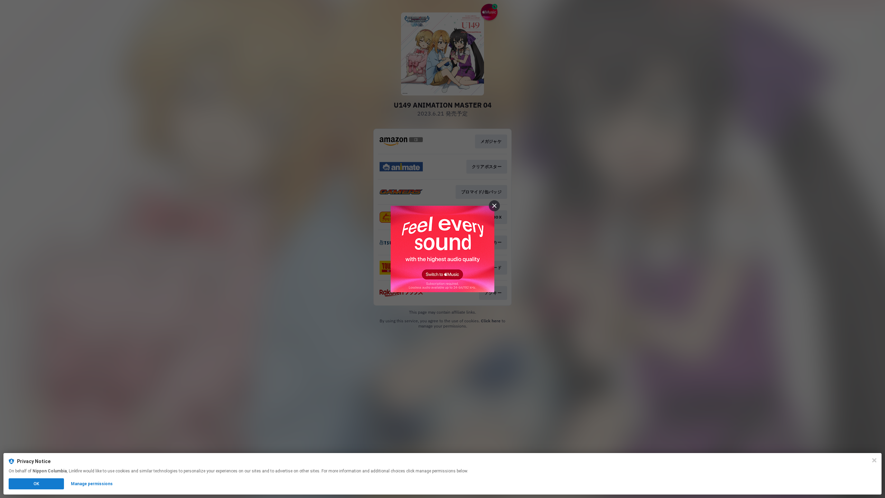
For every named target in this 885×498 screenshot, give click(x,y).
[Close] (874, 460)
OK (36, 483)
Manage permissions (92, 483)
